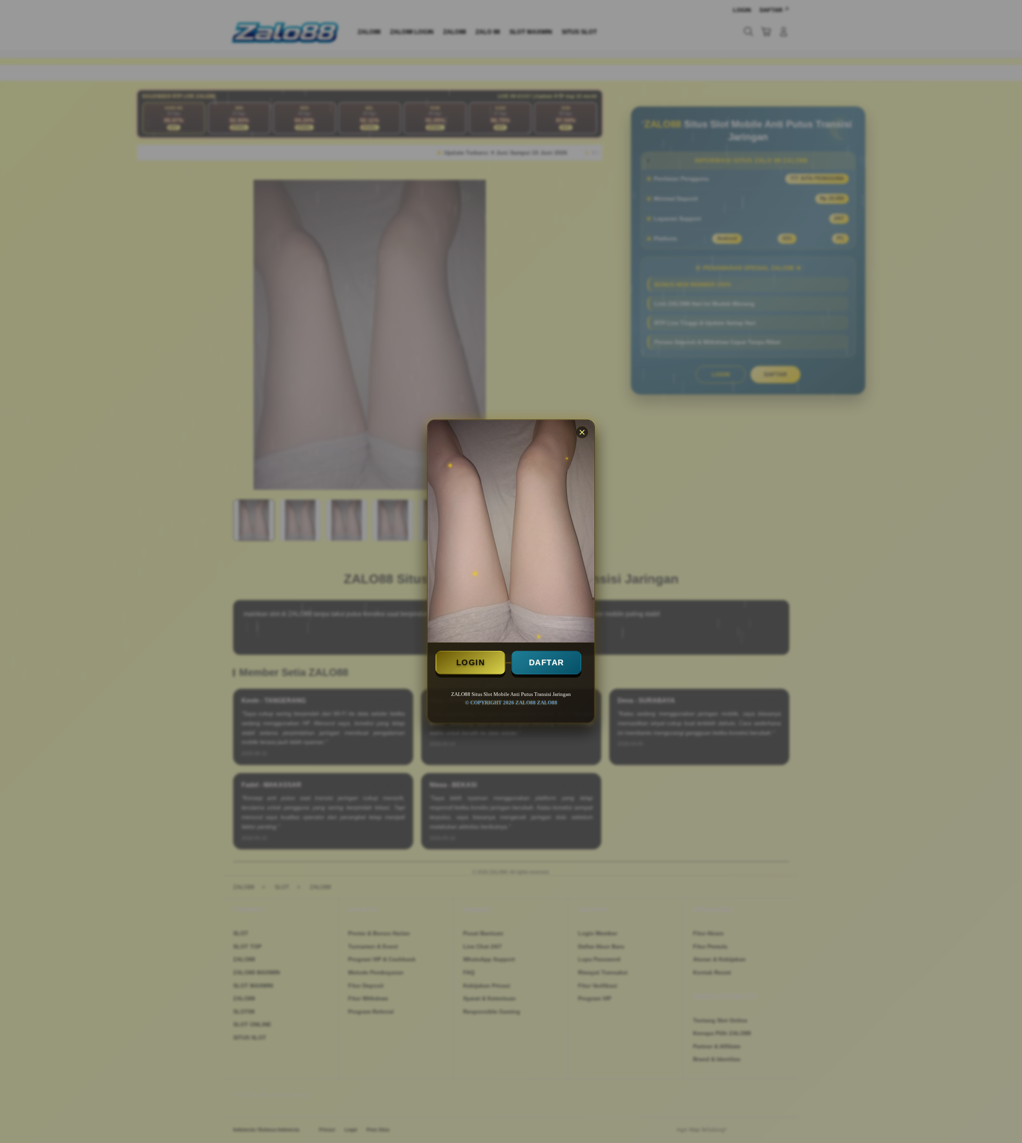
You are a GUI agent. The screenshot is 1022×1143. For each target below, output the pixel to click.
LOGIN (470, 662)
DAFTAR (546, 662)
